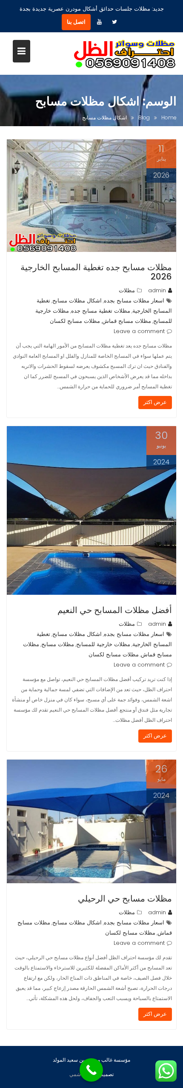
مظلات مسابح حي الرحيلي (125, 898)
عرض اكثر (155, 402)
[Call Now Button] (91, 1070)
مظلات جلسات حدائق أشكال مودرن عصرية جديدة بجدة (85, 9)
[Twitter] (114, 22)
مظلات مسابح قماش (126, 321)
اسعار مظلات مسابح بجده (134, 301)
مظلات (127, 290)
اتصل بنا (76, 22)
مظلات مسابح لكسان (75, 321)
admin (157, 290)
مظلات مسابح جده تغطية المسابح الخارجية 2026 (96, 272)
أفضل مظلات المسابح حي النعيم (114, 610)
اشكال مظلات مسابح (77, 301)
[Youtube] (99, 22)
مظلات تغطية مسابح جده (100, 311)
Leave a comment (139, 331)
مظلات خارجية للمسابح (103, 644)
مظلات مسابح (57, 644)
